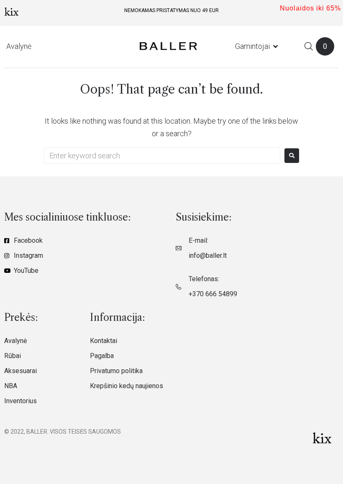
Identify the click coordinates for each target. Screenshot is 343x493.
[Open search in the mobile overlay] (309, 46)
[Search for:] (162, 155)
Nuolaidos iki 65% (310, 8)
